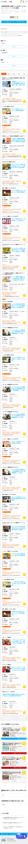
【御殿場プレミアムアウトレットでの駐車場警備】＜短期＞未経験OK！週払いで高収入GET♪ (18, 83)
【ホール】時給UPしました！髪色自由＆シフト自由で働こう (18, 219)
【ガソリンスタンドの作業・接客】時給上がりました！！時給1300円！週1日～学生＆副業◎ (18, 166)
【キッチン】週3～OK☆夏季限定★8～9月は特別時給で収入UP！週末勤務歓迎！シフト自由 (18, 388)
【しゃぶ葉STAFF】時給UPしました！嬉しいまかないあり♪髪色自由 (18, 583)
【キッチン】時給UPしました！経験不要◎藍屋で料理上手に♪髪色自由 (18, 498)
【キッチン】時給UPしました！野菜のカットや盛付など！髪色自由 (18, 359)
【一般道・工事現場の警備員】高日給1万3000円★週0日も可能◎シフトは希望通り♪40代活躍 (18, 140)
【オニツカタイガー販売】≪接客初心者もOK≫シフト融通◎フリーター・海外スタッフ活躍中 (18, 250)
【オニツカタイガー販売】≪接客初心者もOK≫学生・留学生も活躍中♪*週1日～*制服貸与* (18, 528)
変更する (14, 46)
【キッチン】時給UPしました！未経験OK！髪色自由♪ (18, 442)
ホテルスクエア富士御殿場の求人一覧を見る (9, 323)
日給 (19, 73)
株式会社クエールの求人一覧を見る (8, 268)
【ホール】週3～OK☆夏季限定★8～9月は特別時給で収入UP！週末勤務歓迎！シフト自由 (18, 332)
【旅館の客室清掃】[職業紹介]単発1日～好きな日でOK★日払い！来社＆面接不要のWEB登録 (13, 695)
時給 (14, 73)
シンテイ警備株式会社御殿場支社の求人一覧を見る (10, 296)
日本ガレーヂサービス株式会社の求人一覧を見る (10, 183)
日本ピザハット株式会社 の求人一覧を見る (9, 660)
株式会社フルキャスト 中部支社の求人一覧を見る (10, 713)
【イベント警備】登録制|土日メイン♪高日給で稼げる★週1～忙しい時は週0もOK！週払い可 (18, 278)
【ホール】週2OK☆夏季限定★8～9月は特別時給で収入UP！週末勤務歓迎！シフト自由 (18, 471)
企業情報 (8, 838)
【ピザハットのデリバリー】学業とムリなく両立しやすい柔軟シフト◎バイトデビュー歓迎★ (18, 669)
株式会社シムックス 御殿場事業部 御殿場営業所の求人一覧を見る (12, 102)
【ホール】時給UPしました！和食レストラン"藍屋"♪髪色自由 (18, 191)
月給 (24, 73)
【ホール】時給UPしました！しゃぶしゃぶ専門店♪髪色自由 (18, 109)
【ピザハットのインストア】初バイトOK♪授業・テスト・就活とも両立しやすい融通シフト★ (18, 641)
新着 (9, 73)
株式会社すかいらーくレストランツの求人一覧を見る (11, 131)
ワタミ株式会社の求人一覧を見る (7, 350)
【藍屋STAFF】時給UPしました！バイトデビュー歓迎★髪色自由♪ (18, 613)
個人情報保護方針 (11, 839)
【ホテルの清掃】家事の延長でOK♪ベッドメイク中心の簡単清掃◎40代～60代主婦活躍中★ (18, 306)
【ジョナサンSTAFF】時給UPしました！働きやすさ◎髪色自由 (18, 554)
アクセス (12, 838)
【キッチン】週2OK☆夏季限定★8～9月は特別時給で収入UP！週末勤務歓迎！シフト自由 (18, 416)
